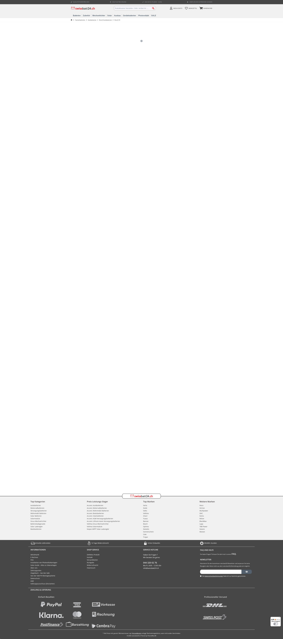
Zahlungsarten (36, 570)
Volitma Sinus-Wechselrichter (98, 524)
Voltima (146, 513)
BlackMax (203, 521)
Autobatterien (36, 505)
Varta (145, 505)
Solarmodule (35, 519)
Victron (202, 508)
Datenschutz (35, 578)
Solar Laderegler (37, 526)
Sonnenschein (148, 532)
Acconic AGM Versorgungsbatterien (100, 519)
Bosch (145, 524)
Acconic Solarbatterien (95, 516)
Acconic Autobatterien (95, 505)
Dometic (146, 529)
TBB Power (203, 526)
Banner (146, 521)
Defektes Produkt (93, 555)
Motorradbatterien (37, 508)
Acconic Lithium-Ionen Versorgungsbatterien (103, 521)
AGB (32, 581)
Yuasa (145, 519)
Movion (202, 532)
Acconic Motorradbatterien (97, 508)
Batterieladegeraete (38, 524)
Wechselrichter (98, 16)
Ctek (144, 534)
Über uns (34, 568)
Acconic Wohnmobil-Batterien (98, 511)
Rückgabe (90, 562)
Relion (202, 519)
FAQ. (234, 554)
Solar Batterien (36, 516)
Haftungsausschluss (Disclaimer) (43, 584)
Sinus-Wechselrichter (38, 521)
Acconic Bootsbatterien (95, 513)
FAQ (32, 560)
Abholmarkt (35, 555)
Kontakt (90, 557)
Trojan (145, 537)
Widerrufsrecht (92, 565)
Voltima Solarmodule (94, 526)
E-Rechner (34, 557)
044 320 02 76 (150, 562)
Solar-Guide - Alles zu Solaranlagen (44, 565)
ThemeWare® (151, 636)
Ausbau (117, 16)
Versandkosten (92, 560)
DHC (201, 513)
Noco (201, 505)
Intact (145, 516)
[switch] (275, 624)
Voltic (145, 511)
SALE (153, 16)
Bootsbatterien (36, 529)
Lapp (201, 524)
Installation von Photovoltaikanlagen (44, 562)
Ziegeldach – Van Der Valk (40, 573)
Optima (146, 526)
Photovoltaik (143, 16)
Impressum (91, 568)
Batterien (77, 16)
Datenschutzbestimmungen (214, 576)
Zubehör (86, 16)
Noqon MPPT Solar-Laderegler (98, 529)
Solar (109, 16)
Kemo (202, 516)
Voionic (202, 529)
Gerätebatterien (129, 16)
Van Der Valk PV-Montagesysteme (43, 576)
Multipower (204, 511)
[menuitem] (205, 8)
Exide (145, 508)
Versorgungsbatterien (39, 511)
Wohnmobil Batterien (38, 513)
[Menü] (279, 618)
